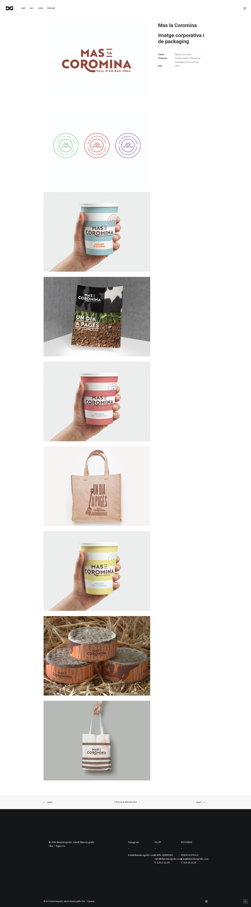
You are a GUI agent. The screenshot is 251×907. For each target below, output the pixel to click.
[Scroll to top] (245, 901)
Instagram (133, 842)
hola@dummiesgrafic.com (141, 855)
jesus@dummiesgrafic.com (194, 858)
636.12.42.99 (163, 862)
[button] (244, 8)
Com (40, 8)
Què (23, 8)
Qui (31, 8)
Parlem (51, 8)
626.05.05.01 (189, 862)
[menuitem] (23, 8)
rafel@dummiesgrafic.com (168, 858)
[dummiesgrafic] (9, 8)
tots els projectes (125, 802)
